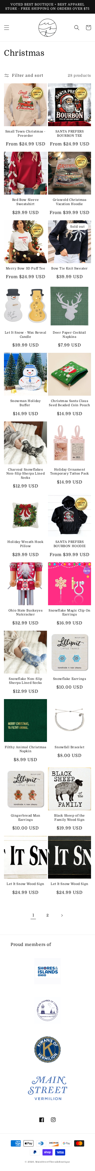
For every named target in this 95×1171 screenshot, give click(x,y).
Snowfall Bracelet (69, 747)
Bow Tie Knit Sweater (69, 268)
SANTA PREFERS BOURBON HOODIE (70, 544)
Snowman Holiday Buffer (25, 403)
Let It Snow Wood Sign (25, 884)
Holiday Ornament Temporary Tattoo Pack (69, 472)
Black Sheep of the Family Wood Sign (69, 818)
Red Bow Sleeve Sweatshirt (25, 202)
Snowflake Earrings (69, 679)
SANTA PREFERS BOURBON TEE (69, 134)
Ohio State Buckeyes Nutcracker (25, 613)
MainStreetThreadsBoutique (52, 1162)
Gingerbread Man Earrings (25, 818)
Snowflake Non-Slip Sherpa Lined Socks (25, 681)
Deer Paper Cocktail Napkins (69, 335)
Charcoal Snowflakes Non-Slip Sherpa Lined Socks (25, 474)
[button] (6, 27)
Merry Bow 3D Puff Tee (25, 268)
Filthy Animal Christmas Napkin (25, 749)
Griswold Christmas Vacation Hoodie (70, 202)
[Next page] (62, 915)
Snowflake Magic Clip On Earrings (70, 613)
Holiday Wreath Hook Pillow (25, 544)
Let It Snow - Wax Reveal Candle (25, 335)
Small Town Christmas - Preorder (25, 134)
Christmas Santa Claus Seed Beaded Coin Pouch (69, 403)
